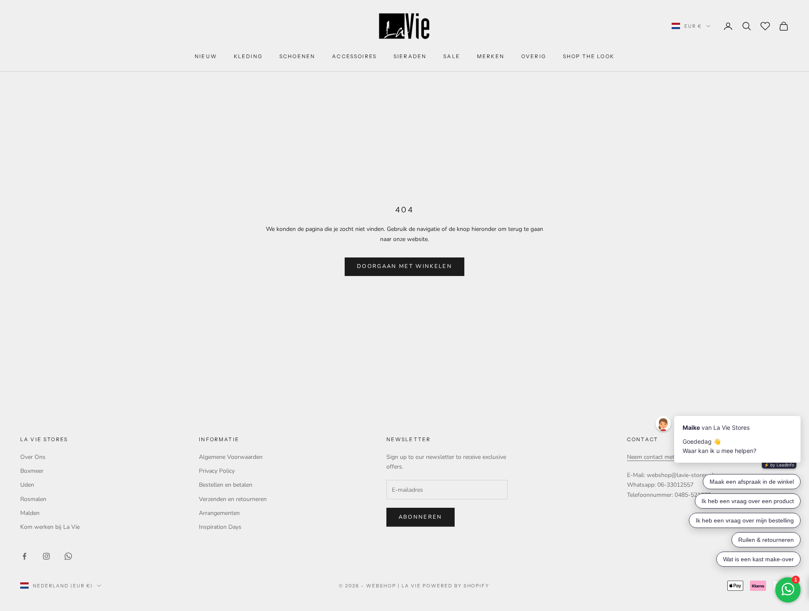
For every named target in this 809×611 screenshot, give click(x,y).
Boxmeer (31, 471)
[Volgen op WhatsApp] (68, 556)
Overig (533, 56)
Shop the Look (588, 56)
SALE (451, 56)
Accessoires (354, 56)
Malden (30, 513)
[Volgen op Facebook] (24, 556)
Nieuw (206, 56)
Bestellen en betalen (225, 485)
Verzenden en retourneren (233, 499)
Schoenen (297, 56)
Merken (490, 56)
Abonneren (420, 517)
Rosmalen (33, 499)
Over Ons (33, 457)
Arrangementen (219, 513)
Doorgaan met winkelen (404, 266)
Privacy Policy (217, 471)
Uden (27, 485)
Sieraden (410, 56)
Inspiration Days (220, 527)
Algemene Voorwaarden (231, 457)
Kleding (248, 56)
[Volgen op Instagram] (46, 556)
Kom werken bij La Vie (50, 527)
